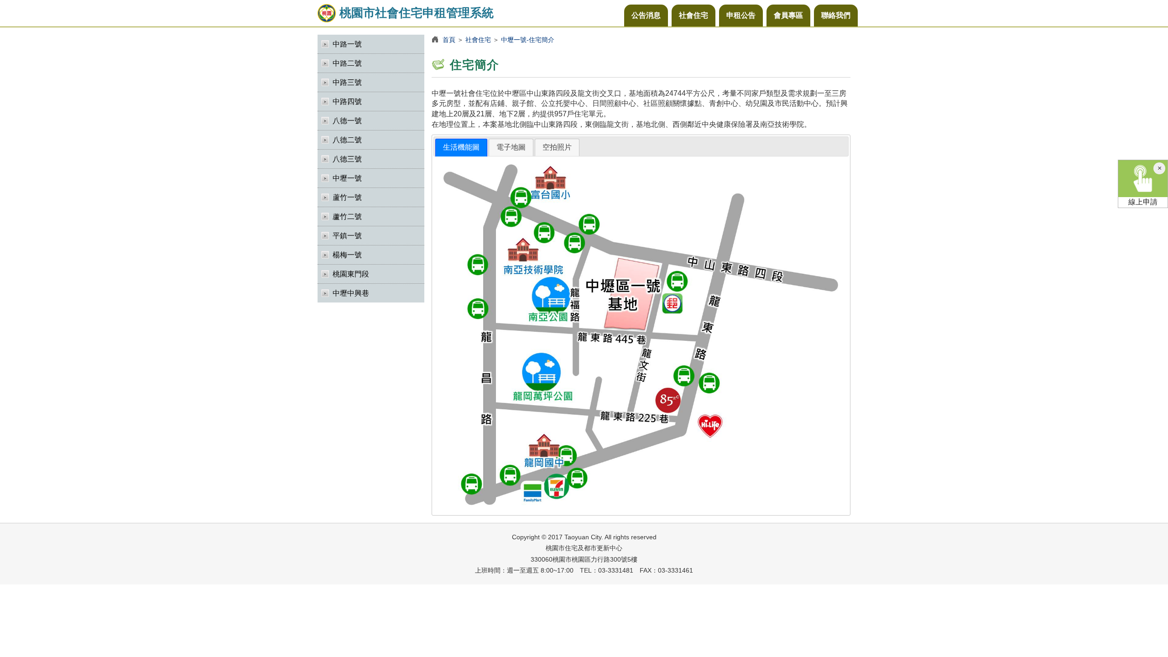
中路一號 (347, 44)
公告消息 (646, 15)
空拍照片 (557, 147)
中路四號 (347, 101)
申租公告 (741, 15)
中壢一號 (347, 178)
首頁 (449, 39)
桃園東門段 (351, 274)
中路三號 (347, 82)
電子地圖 (511, 147)
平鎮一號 (347, 236)
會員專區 (788, 15)
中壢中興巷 (351, 293)
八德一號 (347, 121)
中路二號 (347, 63)
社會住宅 (693, 15)
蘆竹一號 (347, 197)
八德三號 (347, 159)
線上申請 (1143, 202)
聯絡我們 (835, 15)
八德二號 (347, 140)
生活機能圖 (461, 147)
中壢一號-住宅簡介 (527, 39)
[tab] (461, 147)
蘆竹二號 (347, 216)
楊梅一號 (347, 255)
